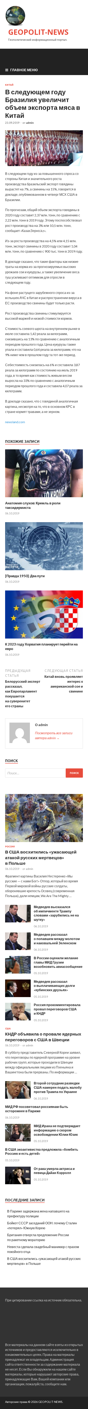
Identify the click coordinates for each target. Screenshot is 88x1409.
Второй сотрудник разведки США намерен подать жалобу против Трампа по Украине (58, 1087)
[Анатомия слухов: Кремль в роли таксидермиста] (44, 498)
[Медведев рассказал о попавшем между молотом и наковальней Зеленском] (18, 949)
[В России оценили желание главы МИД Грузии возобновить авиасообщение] (18, 972)
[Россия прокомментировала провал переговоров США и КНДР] (18, 1019)
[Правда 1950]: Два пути (25, 576)
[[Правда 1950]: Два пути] (44, 571)
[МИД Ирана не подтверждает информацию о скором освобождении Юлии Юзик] (18, 1140)
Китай (9, 85)
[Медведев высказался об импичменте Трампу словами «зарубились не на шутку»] (18, 921)
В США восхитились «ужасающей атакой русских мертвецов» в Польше (41, 857)
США (8, 1028)
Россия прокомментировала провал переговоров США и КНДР (57, 1009)
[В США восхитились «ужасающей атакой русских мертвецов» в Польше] (44, 843)
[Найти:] (44, 773)
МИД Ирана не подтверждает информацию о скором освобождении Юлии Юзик (57, 1130)
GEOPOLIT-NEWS (38, 32)
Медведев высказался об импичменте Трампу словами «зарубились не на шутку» (56, 913)
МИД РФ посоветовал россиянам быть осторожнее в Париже (36, 1109)
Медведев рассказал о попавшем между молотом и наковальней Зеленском (57, 938)
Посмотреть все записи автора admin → (53, 735)
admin (30, 122)
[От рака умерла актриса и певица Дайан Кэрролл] (18, 1183)
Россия (10, 846)
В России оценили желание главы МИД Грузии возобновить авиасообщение (58, 962)
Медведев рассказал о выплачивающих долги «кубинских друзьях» (54, 985)
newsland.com (15, 422)
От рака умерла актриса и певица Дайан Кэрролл (54, 1171)
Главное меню (24, 70)
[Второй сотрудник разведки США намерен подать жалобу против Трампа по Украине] (18, 1097)
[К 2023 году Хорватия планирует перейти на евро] (44, 639)
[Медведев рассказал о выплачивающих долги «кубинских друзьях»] (18, 996)
